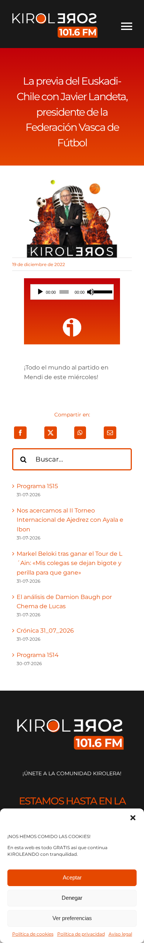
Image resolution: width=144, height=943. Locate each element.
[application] (72, 292)
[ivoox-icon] (72, 320)
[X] (50, 433)
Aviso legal (120, 934)
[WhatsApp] (80, 433)
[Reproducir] (40, 292)
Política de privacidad (81, 934)
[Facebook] (20, 433)
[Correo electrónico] (110, 433)
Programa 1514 (38, 654)
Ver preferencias (72, 918)
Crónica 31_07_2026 (45, 630)
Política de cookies (33, 934)
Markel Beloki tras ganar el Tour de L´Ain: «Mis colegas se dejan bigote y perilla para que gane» (69, 563)
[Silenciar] (90, 292)
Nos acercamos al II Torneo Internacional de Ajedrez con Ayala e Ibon (70, 520)
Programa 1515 (37, 486)
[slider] (102, 291)
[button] (133, 817)
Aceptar (72, 877)
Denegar (72, 898)
